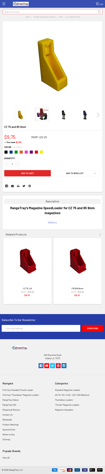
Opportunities (8, 429)
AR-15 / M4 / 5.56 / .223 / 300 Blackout (72, 395)
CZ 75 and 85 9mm (73, 17)
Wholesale (7, 419)
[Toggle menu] (4, 4)
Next (98, 115)
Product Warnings (10, 424)
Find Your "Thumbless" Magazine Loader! (20, 395)
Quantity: (9, 158)
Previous (7, 115)
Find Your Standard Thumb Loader (17, 390)
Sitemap (6, 439)
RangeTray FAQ (9, 404)
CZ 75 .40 (27, 288)
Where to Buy (8, 434)
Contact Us (7, 414)
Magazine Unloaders (64, 409)
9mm (60, 17)
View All (6, 457)
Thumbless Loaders (64, 400)
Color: (13, 147)
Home (27, 17)
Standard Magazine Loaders (67, 390)
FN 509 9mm (77, 288)
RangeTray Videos (10, 400)
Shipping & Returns (11, 409)
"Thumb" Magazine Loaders (44, 17)
